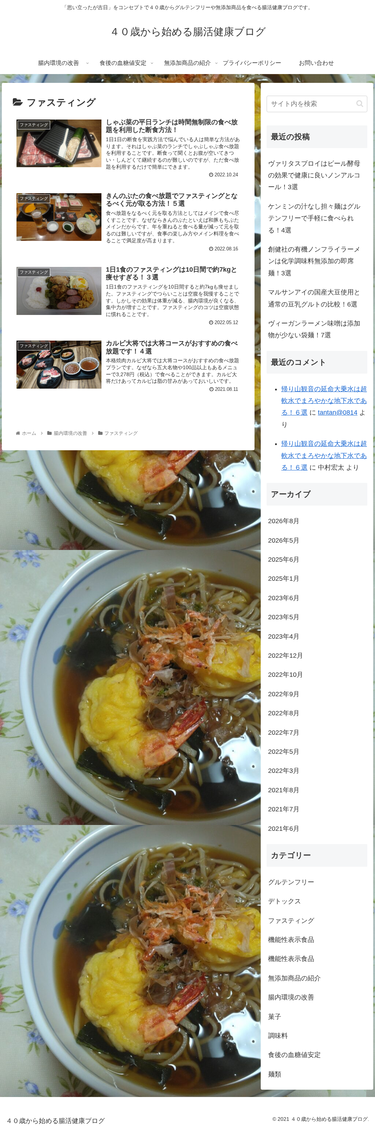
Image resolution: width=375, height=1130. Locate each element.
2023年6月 (284, 598)
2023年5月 (284, 617)
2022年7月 (284, 732)
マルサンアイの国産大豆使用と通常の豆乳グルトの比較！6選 (314, 298)
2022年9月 (284, 694)
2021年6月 (284, 828)
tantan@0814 (337, 412)
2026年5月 (284, 540)
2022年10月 (285, 674)
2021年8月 (284, 790)
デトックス (284, 901)
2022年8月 (284, 713)
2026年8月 (284, 521)
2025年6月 (284, 559)
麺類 (274, 1074)
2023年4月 (284, 636)
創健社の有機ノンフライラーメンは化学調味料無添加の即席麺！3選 (314, 261)
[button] (359, 103)
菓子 (274, 1016)
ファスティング (291, 920)
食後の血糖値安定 (294, 1055)
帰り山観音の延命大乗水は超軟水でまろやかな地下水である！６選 (324, 401)
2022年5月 (284, 751)
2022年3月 (284, 770)
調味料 (278, 1035)
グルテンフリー (291, 882)
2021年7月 (284, 809)
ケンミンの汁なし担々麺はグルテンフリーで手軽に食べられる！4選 (314, 218)
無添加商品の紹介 (294, 978)
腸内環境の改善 (291, 997)
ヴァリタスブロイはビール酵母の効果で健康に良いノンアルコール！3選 (314, 175)
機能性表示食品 (291, 939)
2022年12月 (285, 655)
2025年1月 (284, 578)
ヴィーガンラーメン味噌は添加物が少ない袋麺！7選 (314, 329)
